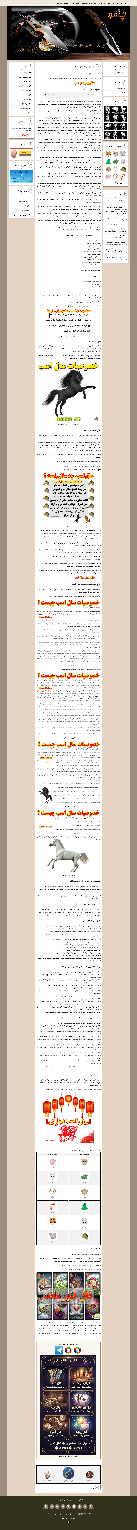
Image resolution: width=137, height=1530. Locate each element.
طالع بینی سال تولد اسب (84, 66)
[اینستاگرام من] (74, 1506)
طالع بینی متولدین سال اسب (89, 45)
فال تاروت (111, 2)
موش (52, 1241)
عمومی (88, 1487)
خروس (53, 1211)
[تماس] (68, 1506)
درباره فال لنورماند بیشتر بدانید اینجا (81, 1265)
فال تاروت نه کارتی (25, 94)
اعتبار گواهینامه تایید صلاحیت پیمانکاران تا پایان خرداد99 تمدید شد (116, 229)
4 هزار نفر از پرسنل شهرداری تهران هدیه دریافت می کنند (116, 236)
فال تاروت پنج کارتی (25, 85)
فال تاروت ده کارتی (25, 99)
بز (52, 1182)
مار (84, 1211)
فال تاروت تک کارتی (25, 72)
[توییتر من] (63, 1506)
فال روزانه (102, 2)
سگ (52, 1197)
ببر (53, 1226)
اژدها (84, 1182)
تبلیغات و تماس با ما (62, 2)
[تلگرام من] (85, 1506)
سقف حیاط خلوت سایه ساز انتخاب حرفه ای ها (22, 129)
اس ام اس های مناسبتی (89, 2)
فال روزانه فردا (26, 210)
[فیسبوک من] (79, 1506)
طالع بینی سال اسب (93, 909)
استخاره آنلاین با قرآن (119, 72)
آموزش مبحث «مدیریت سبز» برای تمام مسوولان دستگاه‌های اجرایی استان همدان (116, 250)
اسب (84, 1241)
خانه (126, 2)
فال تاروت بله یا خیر (25, 108)
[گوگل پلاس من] (57, 1506)
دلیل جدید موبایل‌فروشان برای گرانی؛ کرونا (117, 218)
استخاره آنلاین (75, 2)
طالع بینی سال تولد (119, 182)
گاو (84, 1167)
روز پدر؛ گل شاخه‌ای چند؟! (117, 224)
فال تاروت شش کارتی (24, 90)
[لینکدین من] (46, 1506)
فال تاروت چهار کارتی (25, 81)
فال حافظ (119, 2)
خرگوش (84, 1226)
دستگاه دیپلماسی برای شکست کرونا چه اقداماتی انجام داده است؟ (117, 243)
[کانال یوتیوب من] (52, 1506)
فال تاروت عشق (26, 103)
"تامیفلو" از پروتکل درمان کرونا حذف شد (117, 201)
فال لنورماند (95, 1249)
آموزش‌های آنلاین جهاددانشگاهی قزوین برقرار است (116, 258)
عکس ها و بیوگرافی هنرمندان (22, 214)
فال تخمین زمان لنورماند (24, 196)
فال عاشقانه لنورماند (25, 201)
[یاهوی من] (91, 1506)
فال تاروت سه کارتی (25, 76)
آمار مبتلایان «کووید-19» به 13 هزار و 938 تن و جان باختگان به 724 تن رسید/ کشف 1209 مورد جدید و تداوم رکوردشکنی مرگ (116, 210)
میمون (84, 1197)
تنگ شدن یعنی (121, 88)
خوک (52, 1167)
